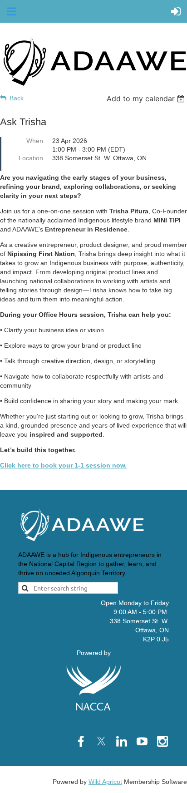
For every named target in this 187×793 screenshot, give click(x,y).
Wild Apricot (105, 781)
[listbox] (147, 98)
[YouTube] (142, 741)
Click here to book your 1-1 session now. (63, 465)
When (34, 140)
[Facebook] (80, 741)
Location (31, 158)
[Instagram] (162, 741)
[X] (101, 741)
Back (17, 98)
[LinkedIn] (121, 741)
